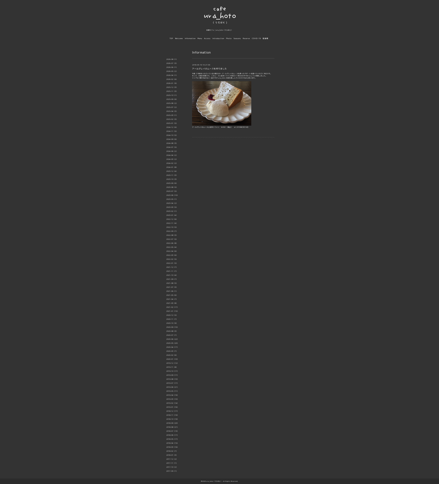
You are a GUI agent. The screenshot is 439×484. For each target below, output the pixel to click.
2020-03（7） (172, 351)
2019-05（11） (172, 391)
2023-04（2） (172, 203)
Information (190, 38)
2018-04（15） (172, 443)
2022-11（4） (172, 223)
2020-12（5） (172, 315)
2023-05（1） (172, 199)
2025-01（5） (172, 123)
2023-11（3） (172, 175)
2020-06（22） (172, 339)
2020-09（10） (172, 327)
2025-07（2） (172, 107)
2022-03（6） (172, 255)
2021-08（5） (172, 283)
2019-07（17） (172, 383)
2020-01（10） (172, 359)
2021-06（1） (172, 291)
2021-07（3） (172, 287)
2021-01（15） (172, 311)
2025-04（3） (172, 111)
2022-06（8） (172, 243)
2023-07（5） (172, 191)
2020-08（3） (172, 331)
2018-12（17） (172, 411)
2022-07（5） (172, 239)
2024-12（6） (172, 127)
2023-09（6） (172, 183)
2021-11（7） (172, 271)
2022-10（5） (172, 227)
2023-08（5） (172, 187)
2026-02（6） (172, 79)
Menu (200, 38)
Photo (229, 38)
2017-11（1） (172, 463)
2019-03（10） (172, 399)
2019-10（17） (172, 371)
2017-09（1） (172, 471)
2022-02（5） (172, 259)
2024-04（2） (172, 155)
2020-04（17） (172, 347)
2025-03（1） (172, 115)
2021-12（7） (172, 267)
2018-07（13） (172, 431)
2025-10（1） (172, 95)
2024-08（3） (172, 143)
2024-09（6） (172, 139)
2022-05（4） (172, 247)
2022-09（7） (172, 231)
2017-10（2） (172, 467)
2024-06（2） (172, 151)
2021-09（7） (172, 279)
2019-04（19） (172, 395)
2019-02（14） (172, 403)
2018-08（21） (172, 427)
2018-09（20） (172, 423)
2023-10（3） (172, 179)
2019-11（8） (172, 367)
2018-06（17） (172, 435)
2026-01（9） (172, 83)
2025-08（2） (172, 103)
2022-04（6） (172, 251)
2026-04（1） (172, 75)
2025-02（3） (172, 119)
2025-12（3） (172, 87)
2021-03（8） (172, 303)
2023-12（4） (172, 171)
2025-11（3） (172, 91)
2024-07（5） (172, 147)
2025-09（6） (172, 99)
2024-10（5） (172, 135)
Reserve (246, 38)
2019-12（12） (172, 363)
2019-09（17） (172, 375)
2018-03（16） (172, 447)
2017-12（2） (172, 459)
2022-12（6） (172, 219)
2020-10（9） (172, 323)
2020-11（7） (172, 319)
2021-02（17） (172, 307)
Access (207, 38)
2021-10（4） (172, 275)
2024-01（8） (172, 167)
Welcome (179, 38)
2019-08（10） (172, 379)
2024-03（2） (172, 159)
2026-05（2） (172, 71)
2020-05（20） (172, 343)
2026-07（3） (172, 63)
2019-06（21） (172, 387)
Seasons (237, 38)
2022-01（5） (172, 263)
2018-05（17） (172, 439)
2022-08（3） (172, 235)
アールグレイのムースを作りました (209, 68)
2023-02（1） (172, 211)
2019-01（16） (172, 407)
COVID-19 (256, 38)
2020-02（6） (172, 355)
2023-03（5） (172, 207)
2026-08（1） (172, 59)
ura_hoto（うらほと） (214, 481)
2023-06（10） (172, 195)
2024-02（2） (172, 163)
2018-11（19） (172, 415)
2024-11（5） (172, 131)
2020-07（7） (172, 335)
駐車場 (265, 38)
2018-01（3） (172, 455)
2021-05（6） (172, 295)
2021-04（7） (172, 299)
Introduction (218, 38)
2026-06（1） (172, 67)
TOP (171, 38)
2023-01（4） (172, 215)
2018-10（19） (172, 419)
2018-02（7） (172, 451)
